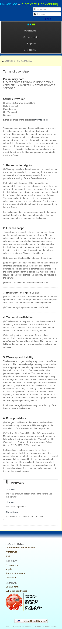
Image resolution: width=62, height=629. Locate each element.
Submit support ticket (16, 591)
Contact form (12, 586)
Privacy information (15, 573)
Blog (8, 556)
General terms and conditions (20, 547)
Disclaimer (11, 577)
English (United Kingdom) (34, 621)
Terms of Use (12, 565)
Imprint (9, 569)
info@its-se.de (41, 120)
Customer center (31, 37)
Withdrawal (11, 551)
